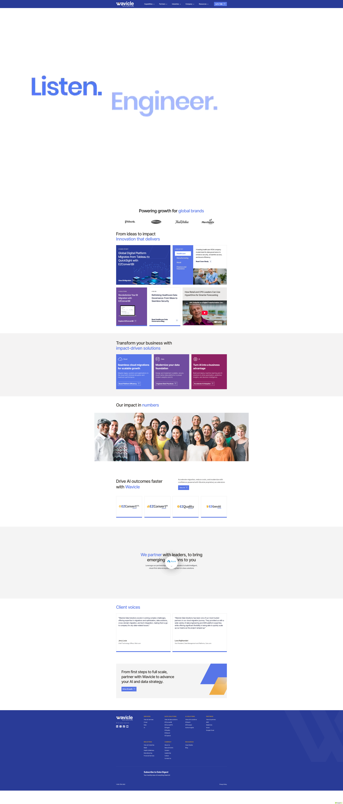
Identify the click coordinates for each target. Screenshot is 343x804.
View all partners (211, 719)
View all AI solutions (191, 719)
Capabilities (148, 4)
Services (147, 716)
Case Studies (189, 745)
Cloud (145, 722)
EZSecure (167, 733)
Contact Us (168, 758)
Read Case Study (202, 261)
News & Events (169, 747)
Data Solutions (171, 716)
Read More (128, 512)
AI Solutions (190, 716)
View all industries (149, 745)
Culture (167, 755)
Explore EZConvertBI (125, 321)
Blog (186, 747)
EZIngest (167, 727)
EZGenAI (187, 722)
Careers (167, 750)
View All (182, 488)
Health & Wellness (149, 750)
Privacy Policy (223, 784)
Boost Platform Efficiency (128, 384)
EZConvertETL (169, 725)
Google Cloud (210, 730)
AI (144, 727)
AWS (207, 722)
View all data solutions (171, 719)
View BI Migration (124, 280)
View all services (148, 719)
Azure (208, 727)
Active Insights (189, 727)
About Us (167, 745)
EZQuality (167, 730)
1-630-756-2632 (120, 784)
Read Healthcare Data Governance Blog (160, 320)
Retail (145, 747)
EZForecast (188, 725)
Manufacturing (148, 753)
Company (189, 4)
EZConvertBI (168, 722)
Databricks (209, 725)
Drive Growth (128, 689)
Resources (203, 4)
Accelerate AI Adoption (202, 384)
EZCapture (168, 735)
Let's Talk (219, 4)
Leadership (168, 753)
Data (145, 725)
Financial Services (149, 755)
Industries (175, 4)
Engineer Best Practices (164, 384)
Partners (162, 4)
